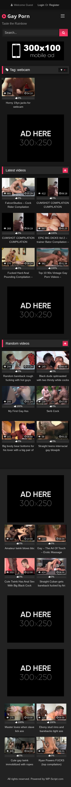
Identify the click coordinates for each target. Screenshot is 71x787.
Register (54, 4)
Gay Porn (18, 16)
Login (41, 4)
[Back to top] (59, 775)
